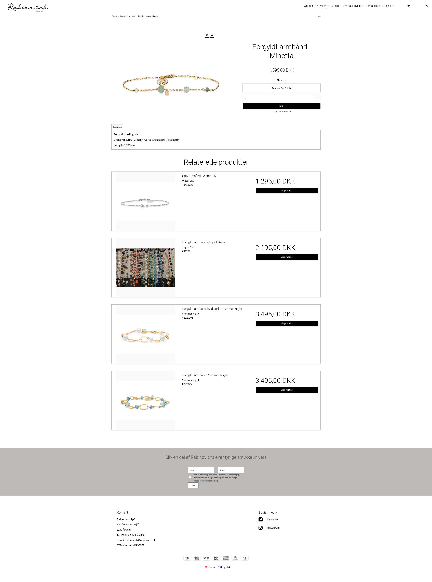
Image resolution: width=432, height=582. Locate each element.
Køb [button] (281, 105)
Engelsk (225, 567)
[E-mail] (231, 469)
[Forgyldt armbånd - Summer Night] (145, 400)
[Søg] (423, 5)
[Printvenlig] (319, 16)
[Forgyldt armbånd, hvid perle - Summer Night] (145, 334)
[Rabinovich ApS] (25, 6)
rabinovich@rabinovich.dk (140, 540)
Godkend (193, 485)
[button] (207, 35)
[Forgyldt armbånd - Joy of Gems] (145, 267)
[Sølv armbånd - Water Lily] (145, 201)
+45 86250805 (137, 534)
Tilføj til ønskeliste (281, 111)
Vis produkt (286, 190)
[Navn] (201, 469)
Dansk (211, 567)
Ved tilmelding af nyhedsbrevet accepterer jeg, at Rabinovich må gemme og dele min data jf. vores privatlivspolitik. (217, 477)
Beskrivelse (117, 127)
